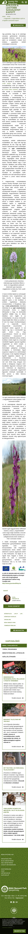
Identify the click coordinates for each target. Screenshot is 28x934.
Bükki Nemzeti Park (10, 622)
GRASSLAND (7, 619)
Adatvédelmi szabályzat (7, 927)
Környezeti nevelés (10, 616)
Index (4, 16)
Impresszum (19, 898)
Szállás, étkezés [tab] (9, 656)
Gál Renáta (15, 597)
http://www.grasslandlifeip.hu (11, 583)
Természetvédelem (10, 625)
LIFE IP (16, 613)
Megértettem (19, 931)
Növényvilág (8, 613)
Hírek (8, 16)
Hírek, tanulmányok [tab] (10, 645)
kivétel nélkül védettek (11, 89)
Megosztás (19, 25)
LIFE (21, 613)
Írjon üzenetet (14, 606)
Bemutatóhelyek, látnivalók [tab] (13, 653)
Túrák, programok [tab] (9, 649)
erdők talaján (6, 83)
